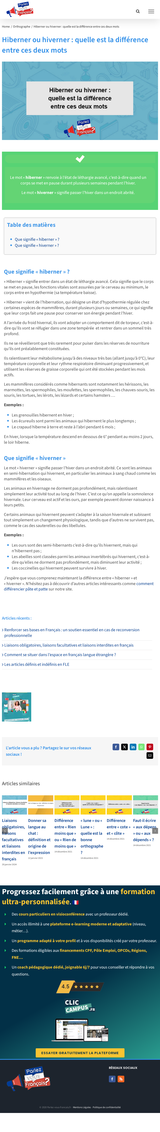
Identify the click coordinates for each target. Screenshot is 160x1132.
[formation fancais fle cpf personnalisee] (16, 694)
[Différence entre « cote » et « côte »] (119, 804)
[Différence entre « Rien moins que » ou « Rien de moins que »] (66, 804)
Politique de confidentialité (107, 1107)
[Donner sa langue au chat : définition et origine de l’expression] (40, 804)
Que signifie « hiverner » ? (37, 245)
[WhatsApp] (141, 747)
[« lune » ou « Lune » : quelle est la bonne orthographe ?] (93, 804)
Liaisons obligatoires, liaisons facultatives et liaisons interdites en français (68, 645)
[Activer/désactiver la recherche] (138, 11)
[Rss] (121, 1079)
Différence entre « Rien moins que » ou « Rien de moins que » (65, 833)
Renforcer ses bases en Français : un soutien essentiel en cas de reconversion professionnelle (72, 633)
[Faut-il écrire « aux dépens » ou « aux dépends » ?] (145, 804)
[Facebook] (116, 747)
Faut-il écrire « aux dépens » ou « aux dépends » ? (144, 830)
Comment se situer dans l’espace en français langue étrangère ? (60, 655)
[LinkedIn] (133, 747)
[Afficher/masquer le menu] (151, 11)
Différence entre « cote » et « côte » (119, 826)
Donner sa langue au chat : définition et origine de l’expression (39, 836)
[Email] (150, 755)
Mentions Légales (82, 1107)
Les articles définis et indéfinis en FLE (36, 664)
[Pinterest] (150, 747)
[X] (124, 747)
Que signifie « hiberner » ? (37, 239)
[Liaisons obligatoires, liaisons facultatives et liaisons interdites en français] (14, 804)
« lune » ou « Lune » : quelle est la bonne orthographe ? (92, 836)
